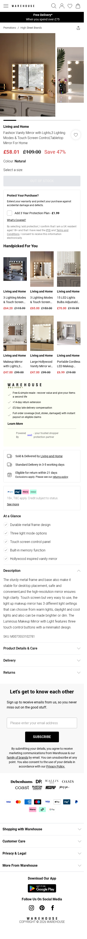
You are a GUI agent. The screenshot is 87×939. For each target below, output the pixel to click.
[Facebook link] (52, 907)
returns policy (60, 476)
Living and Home (16, 127)
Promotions (9, 27)
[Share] (78, 28)
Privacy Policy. (55, 766)
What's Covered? (16, 220)
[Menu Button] (5, 5)
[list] (42, 17)
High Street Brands (31, 27)
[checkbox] (42, 213)
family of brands (17, 757)
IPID (48, 230)
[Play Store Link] (42, 888)
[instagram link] (31, 907)
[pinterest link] (42, 907)
